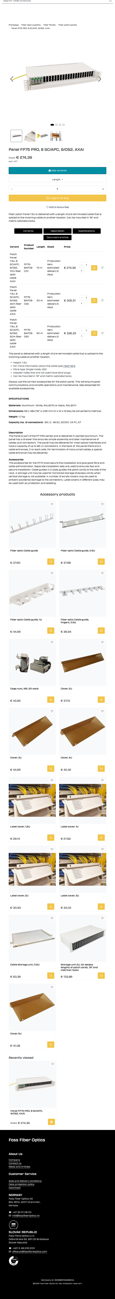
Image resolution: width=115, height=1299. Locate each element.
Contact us (15, 1163)
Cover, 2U (66, 688)
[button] (52, 125)
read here (69, 366)
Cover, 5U (16, 1033)
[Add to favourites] (102, 267)
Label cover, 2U (19, 895)
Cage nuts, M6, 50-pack (24, 688)
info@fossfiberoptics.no (26, 1215)
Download (14, 1187)
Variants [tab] (28, 231)
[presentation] (12, 79)
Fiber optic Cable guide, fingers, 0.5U (75, 621)
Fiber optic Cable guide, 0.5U (78, 550)
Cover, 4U (66, 757)
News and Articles (19, 1166)
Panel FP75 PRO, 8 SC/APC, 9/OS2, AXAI (27, 1112)
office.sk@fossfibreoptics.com (29, 1251)
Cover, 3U (16, 757)
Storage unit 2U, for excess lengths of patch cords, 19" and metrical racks (79, 967)
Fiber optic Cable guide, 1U (26, 619)
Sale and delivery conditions (25, 1181)
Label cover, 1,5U (20, 826)
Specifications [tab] (86, 231)
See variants (59, 170)
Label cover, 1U (70, 826)
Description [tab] (57, 231)
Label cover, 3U (70, 895)
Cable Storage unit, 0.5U (25, 964)
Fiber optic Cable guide (24, 550)
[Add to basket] (94, 268)
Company (14, 1160)
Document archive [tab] (57, 237)
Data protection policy (21, 1184)
